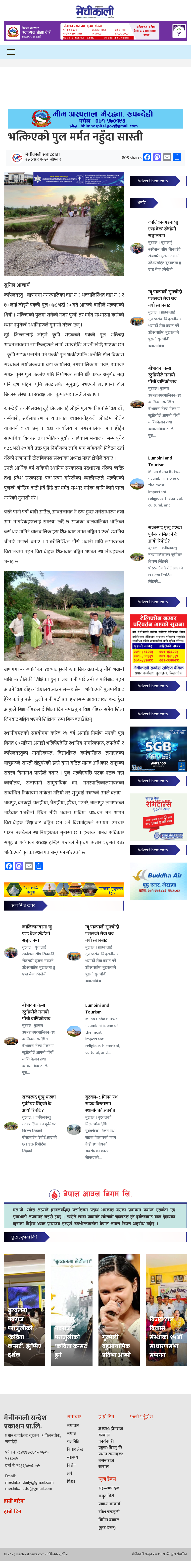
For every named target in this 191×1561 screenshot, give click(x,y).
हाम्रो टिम (12, 1511)
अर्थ (69, 1473)
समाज (71, 1433)
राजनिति (73, 1441)
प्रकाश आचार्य (109, 1504)
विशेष (71, 1465)
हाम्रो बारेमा (14, 1501)
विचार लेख (75, 1449)
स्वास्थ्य (72, 1457)
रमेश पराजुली (109, 1512)
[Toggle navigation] (11, 52)
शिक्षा (71, 1481)
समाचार (73, 1425)
